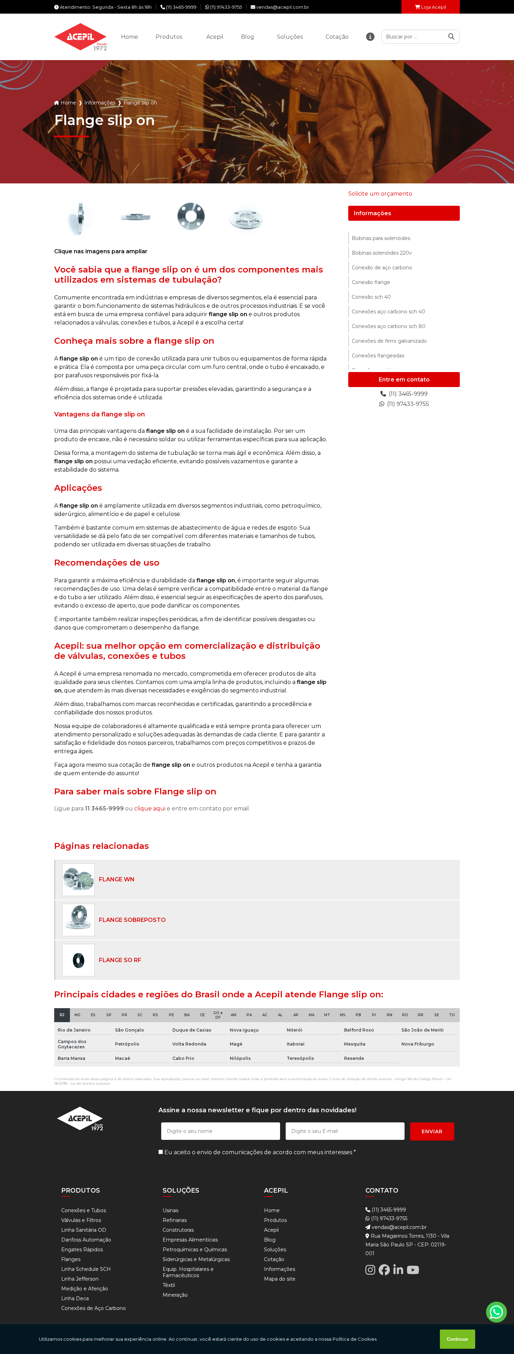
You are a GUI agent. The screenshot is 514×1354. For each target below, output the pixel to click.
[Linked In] (398, 1270)
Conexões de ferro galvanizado (389, 341)
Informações (372, 213)
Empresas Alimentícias (190, 1240)
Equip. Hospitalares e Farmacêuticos (188, 1272)
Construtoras (178, 1230)
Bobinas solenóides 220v (382, 253)
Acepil (271, 1230)
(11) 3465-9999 (407, 394)
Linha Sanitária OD (83, 1230)
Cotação (274, 1259)
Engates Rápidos (82, 1249)
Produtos (275, 1220)
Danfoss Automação (86, 1240)
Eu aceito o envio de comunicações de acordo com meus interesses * (259, 1152)
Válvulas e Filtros (81, 1220)
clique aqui (149, 808)
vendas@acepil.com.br (398, 1227)
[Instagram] (370, 1270)
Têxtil (169, 1285)
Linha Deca (75, 1298)
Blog (270, 1240)
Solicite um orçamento (380, 193)
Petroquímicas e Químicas (195, 1249)
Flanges (70, 1259)
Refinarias (175, 1220)
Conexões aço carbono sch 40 (388, 311)
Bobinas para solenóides (381, 238)
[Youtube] (413, 1270)
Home (272, 1210)
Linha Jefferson (80, 1279)
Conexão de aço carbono (382, 267)
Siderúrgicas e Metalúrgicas (196, 1259)
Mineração (175, 1295)
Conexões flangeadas (378, 355)
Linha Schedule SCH (86, 1269)
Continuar (457, 1339)
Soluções (275, 1249)
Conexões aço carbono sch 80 (389, 326)
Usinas (170, 1210)
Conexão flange (371, 282)
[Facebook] (384, 1270)
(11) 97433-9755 (407, 404)
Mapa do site (279, 1279)
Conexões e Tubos (83, 1210)
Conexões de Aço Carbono (93, 1308)
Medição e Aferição (84, 1289)
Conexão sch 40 (371, 297)
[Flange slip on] (80, 216)
